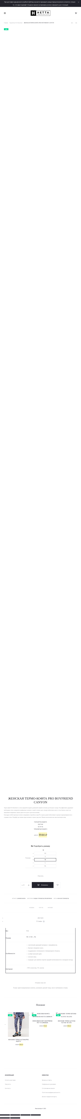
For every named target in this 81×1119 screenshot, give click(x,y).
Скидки (35, 898)
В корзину (44, 885)
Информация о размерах (49, 1084)
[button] (45, 853)
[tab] (40, 918)
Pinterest (50, 907)
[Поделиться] (25, 1115)
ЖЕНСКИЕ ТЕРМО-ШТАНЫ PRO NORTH (18, 1040)
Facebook (31, 907)
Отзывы (40, 921)
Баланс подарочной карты (49, 1096)
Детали (40, 918)
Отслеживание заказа (48, 1088)
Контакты (7, 1088)
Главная (6, 22)
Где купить (8, 1084)
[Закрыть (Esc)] (36, 1115)
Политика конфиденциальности (51, 1092)
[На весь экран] (15, 1115)
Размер (28, 858)
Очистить (40, 876)
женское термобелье (63, 898)
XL (35, 937)
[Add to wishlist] (57, 885)
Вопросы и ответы (47, 1080)
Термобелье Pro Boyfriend (15, 22)
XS (27, 937)
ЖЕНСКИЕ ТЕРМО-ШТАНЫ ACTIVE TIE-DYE (66, 1022)
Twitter (41, 907)
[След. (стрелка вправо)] (15, 1118)
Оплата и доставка (10, 1080)
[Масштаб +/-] (5, 1115)
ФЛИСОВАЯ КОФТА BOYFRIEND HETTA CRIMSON (42, 1022)
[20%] (18, 1024)
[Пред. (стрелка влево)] (5, 1118)
